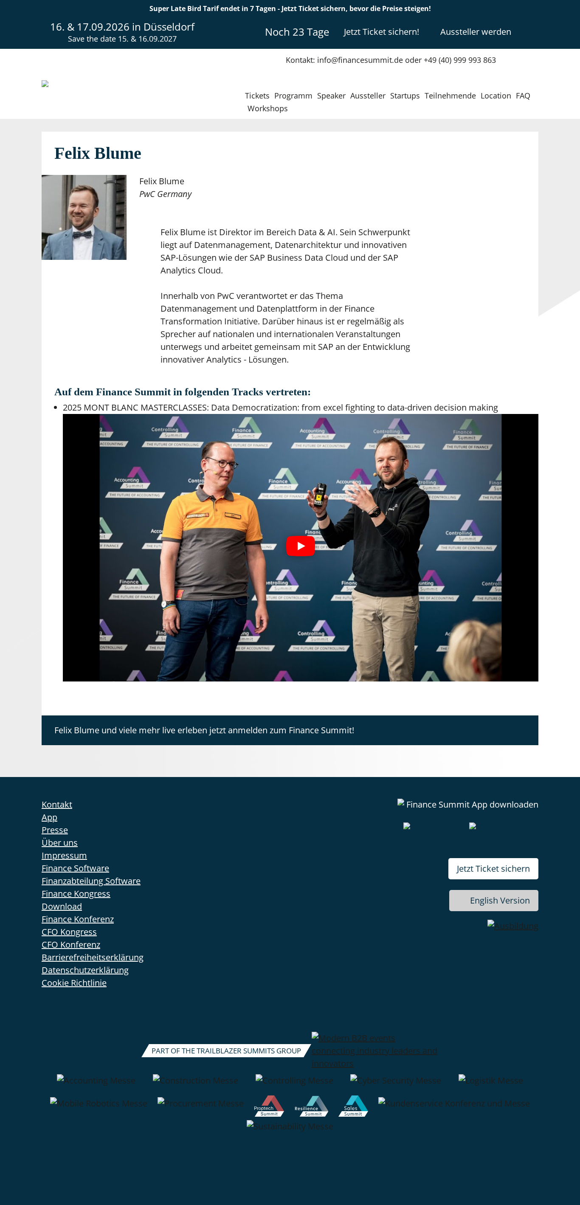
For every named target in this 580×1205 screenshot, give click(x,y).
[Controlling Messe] (294, 1084)
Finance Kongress (76, 893)
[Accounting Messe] (96, 1084)
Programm (293, 95)
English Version (500, 900)
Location (496, 95)
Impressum (64, 855)
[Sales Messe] (353, 1107)
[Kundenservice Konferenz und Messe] (454, 1107)
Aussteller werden (475, 31)
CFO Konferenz (71, 944)
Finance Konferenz (78, 919)
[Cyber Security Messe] (395, 1084)
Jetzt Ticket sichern (493, 868)
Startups (405, 95)
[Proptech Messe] (269, 1107)
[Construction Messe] (195, 1084)
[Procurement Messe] (200, 1107)
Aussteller (368, 95)
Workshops (268, 108)
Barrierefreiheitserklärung (93, 957)
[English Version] (531, 31)
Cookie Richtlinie (74, 982)
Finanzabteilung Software (91, 881)
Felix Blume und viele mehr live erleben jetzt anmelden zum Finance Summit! (204, 730)
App (49, 817)
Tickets (257, 95)
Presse (55, 830)
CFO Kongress (69, 932)
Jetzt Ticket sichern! (381, 31)
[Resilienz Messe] (311, 1107)
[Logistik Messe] (490, 1084)
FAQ (523, 95)
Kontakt (57, 804)
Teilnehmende (450, 95)
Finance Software (75, 868)
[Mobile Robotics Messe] (98, 1107)
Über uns (60, 842)
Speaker (331, 95)
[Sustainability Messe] (290, 1130)
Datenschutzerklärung (85, 970)
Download (62, 906)
